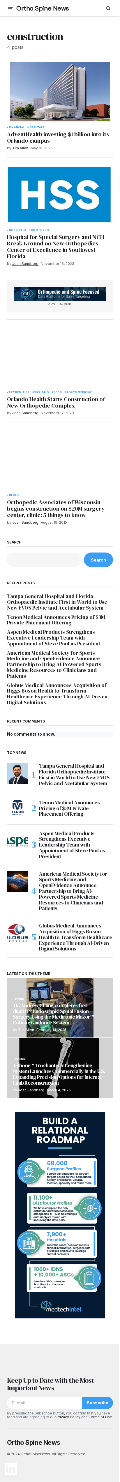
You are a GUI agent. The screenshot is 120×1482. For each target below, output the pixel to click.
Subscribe (97, 1402)
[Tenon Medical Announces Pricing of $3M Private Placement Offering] (17, 808)
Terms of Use (100, 1417)
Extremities (19, 392)
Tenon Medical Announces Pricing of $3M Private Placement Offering (56, 620)
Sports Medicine (78, 392)
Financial (17, 127)
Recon (57, 392)
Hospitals (36, 127)
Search (14, 542)
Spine (19, 998)
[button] (10, 8)
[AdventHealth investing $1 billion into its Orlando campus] (60, 91)
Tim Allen (26, 1030)
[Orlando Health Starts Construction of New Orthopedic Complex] (60, 356)
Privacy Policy (68, 1417)
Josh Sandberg (31, 1090)
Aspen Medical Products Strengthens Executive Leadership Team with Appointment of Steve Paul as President (53, 637)
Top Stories (39, 230)
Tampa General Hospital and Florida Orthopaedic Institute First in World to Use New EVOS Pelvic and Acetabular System (57, 601)
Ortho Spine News (42, 8)
